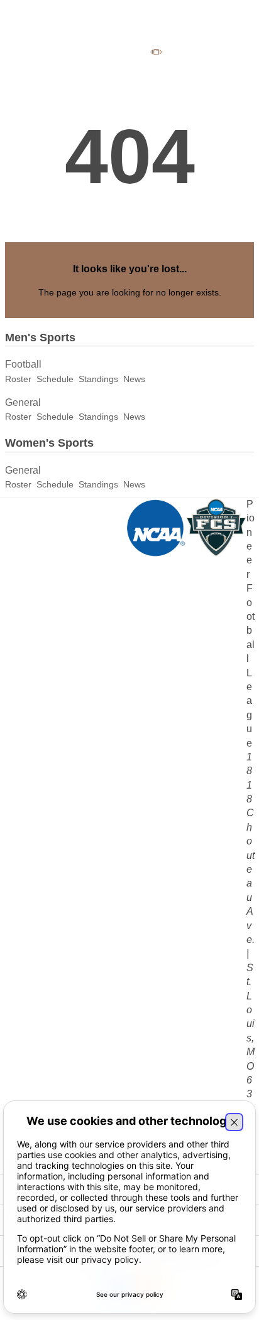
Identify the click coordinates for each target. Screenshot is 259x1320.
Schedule (55, 379)
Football (23, 364)
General (23, 402)
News (134, 379)
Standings (98, 379)
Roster (18, 379)
